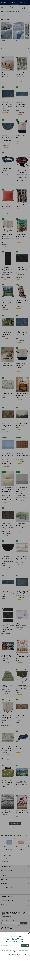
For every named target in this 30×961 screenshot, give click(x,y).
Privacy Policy (15, 955)
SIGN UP (25, 945)
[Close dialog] (28, 933)
